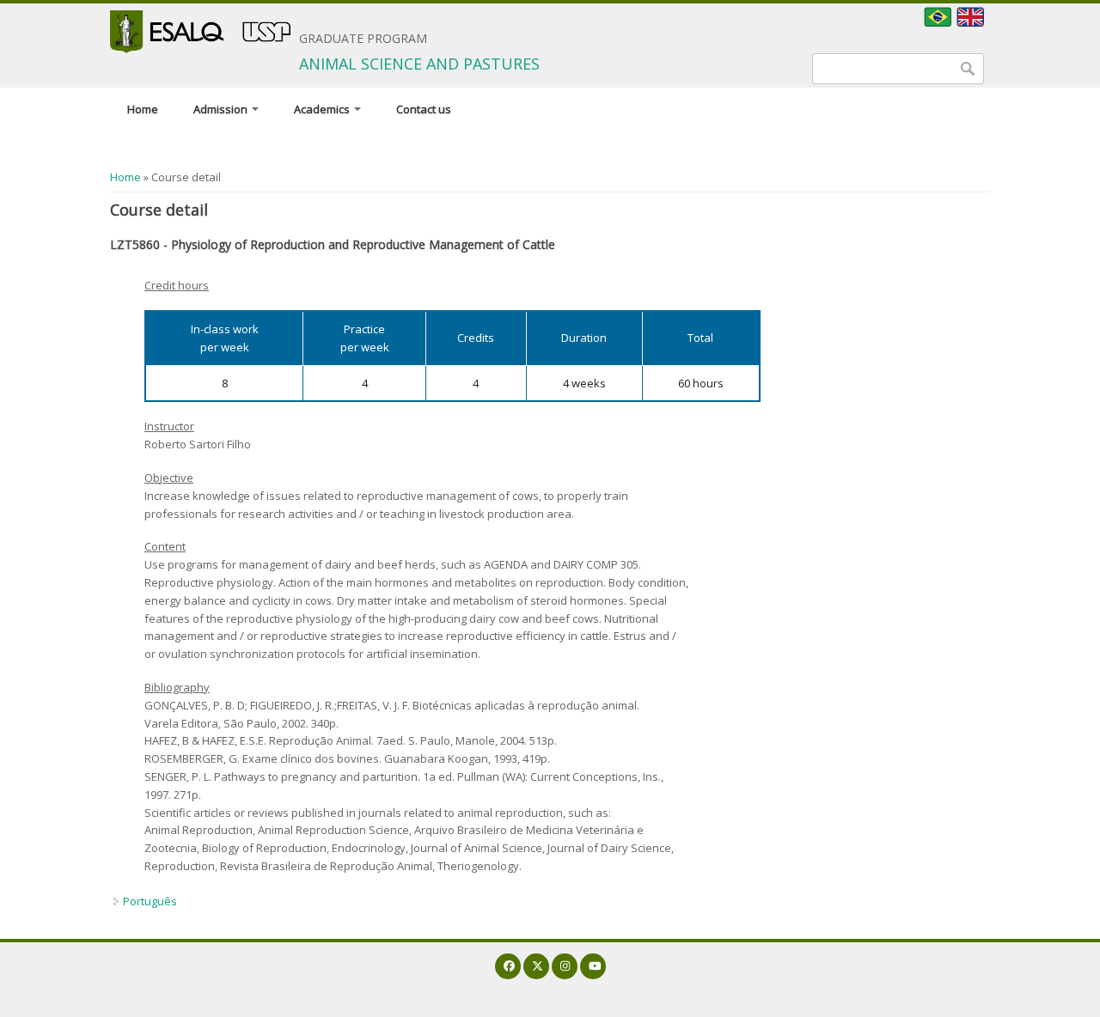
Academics (323, 109)
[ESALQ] (200, 31)
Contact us (423, 109)
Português (150, 901)
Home (142, 109)
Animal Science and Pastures (419, 63)
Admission (221, 109)
